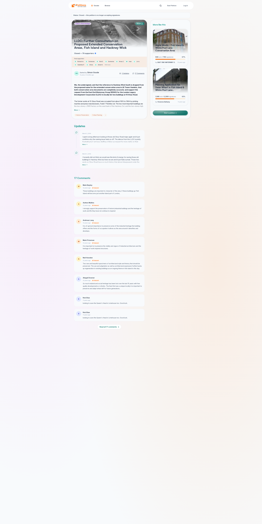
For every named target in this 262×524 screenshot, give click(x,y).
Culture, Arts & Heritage (82, 23)
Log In (185, 5)
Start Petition (171, 5)
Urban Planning (97, 115)
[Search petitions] (160, 6)
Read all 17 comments (109, 327)
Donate (96, 5)
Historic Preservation (82, 115)
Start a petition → (170, 113)
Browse (107, 5)
